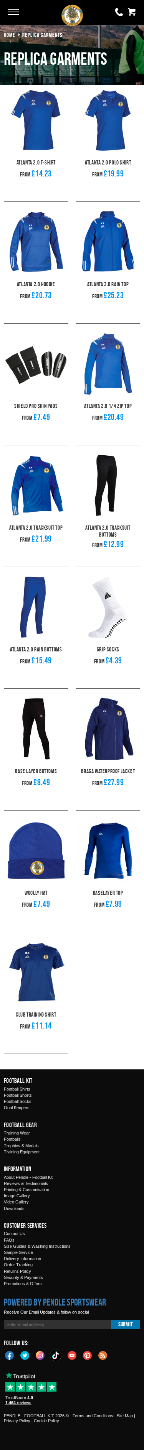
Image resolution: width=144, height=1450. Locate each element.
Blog (103, 1355)
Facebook (9, 1355)
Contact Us (14, 1233)
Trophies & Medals (21, 1145)
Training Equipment (22, 1152)
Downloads (14, 1208)
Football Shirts (17, 1089)
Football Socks (17, 1101)
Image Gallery (17, 1195)
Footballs (12, 1139)
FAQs (9, 1240)
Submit (125, 1324)
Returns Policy (17, 1271)
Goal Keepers (17, 1107)
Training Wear (17, 1133)
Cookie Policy (46, 1420)
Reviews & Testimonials (26, 1183)
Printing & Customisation (26, 1189)
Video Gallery (16, 1202)
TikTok (56, 1355)
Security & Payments (23, 1277)
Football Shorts (18, 1095)
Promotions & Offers (23, 1283)
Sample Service (18, 1252)
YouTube (72, 1355)
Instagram (40, 1355)
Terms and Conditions (93, 1415)
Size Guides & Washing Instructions (37, 1246)
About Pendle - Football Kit (28, 1177)
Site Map (125, 1415)
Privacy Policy (17, 1420)
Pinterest (87, 1355)
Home (9, 35)
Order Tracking (18, 1264)
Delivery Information (22, 1258)
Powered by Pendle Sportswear (55, 1302)
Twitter (25, 1355)
